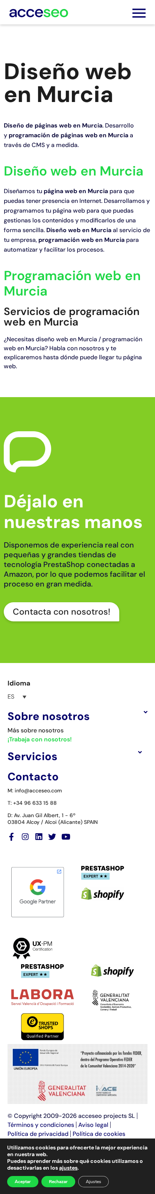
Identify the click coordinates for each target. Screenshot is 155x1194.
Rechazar (58, 1182)
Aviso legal (93, 1125)
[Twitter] (52, 837)
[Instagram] (25, 837)
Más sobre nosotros (36, 730)
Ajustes (93, 1182)
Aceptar (23, 1182)
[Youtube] (66, 837)
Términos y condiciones (41, 1125)
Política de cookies (99, 1134)
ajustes (68, 1167)
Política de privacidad (38, 1134)
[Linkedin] (39, 837)
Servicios (32, 756)
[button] (77, 716)
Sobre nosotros (49, 716)
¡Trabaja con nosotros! (40, 739)
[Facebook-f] (11, 837)
